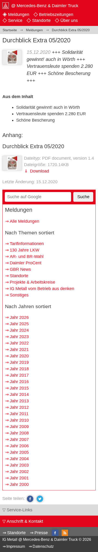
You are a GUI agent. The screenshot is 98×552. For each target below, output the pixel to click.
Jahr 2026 (19, 317)
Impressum (15, 546)
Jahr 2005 (19, 452)
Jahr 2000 (19, 484)
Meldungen (18, 14)
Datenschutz (43, 546)
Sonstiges (19, 295)
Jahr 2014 (19, 394)
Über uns (69, 20)
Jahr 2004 (19, 458)
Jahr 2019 (19, 362)
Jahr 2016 (19, 381)
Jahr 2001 (19, 478)
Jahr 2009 (19, 426)
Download (39, 171)
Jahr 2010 (19, 420)
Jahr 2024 (19, 330)
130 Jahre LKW (24, 250)
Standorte (41, 20)
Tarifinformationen (27, 243)
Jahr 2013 (19, 401)
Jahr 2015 (19, 388)
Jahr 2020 (19, 356)
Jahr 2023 (19, 336)
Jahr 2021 (19, 349)
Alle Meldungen (24, 221)
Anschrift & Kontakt (25, 521)
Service (15, 20)
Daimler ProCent (25, 263)
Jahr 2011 (19, 413)
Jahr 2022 (19, 343)
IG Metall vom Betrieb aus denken (42, 288)
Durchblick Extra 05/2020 (33, 146)
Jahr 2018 (19, 368)
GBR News (20, 269)
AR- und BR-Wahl (27, 256)
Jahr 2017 (19, 375)
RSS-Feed (65, 533)
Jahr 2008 (19, 433)
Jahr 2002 (19, 471)
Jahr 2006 (19, 446)
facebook (30, 498)
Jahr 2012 (19, 407)
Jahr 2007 (19, 439)
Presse (41, 532)
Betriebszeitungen (56, 14)
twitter (40, 498)
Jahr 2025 (19, 323)
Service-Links (19, 510)
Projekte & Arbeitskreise (32, 282)
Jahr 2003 (19, 465)
